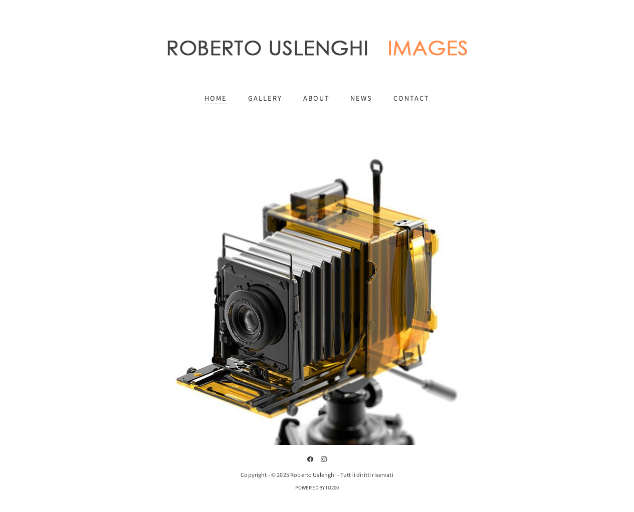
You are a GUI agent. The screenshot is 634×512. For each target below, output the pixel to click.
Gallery (265, 98)
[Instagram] (324, 459)
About (316, 98)
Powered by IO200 (317, 487)
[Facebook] (310, 459)
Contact (411, 98)
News (361, 98)
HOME (215, 98)
